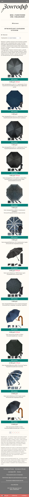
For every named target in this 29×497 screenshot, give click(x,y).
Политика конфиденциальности (14, 480)
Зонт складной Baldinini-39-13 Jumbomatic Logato (15, 242)
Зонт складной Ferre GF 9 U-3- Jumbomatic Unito (14, 84)
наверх (25, 495)
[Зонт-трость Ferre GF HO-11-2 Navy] (14, 317)
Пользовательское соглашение (14, 474)
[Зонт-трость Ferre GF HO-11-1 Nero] (14, 409)
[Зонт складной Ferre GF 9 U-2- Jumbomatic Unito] (14, 98)
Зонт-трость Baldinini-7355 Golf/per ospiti (14, 273)
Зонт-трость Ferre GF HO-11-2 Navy (14, 334)
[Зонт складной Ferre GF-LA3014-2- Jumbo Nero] (14, 160)
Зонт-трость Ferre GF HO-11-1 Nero (14, 427)
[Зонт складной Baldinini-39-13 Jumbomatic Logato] (14, 224)
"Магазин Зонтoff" (17, 488)
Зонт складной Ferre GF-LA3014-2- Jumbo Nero (14, 178)
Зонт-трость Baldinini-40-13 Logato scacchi (14, 396)
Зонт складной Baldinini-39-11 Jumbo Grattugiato (14, 303)
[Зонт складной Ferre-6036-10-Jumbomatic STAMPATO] (14, 192)
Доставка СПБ (12, 472)
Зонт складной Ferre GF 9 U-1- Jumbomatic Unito (14, 147)
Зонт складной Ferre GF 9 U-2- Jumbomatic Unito (14, 116)
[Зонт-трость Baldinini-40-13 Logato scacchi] (14, 378)
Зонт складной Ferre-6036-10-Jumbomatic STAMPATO (14, 210)
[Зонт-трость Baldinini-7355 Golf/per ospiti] (14, 255)
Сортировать (4, 38)
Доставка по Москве (20, 469)
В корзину (15, 79)
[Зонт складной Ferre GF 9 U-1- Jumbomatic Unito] (14, 129)
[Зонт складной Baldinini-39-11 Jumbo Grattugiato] (14, 286)
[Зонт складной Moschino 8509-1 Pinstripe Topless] (14, 347)
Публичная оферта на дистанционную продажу (14, 477)
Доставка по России (8, 469)
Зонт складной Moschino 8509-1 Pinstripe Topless (14, 365)
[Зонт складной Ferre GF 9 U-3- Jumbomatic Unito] (14, 66)
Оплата (19, 472)
